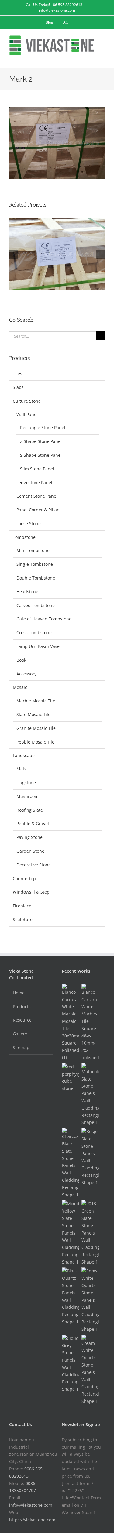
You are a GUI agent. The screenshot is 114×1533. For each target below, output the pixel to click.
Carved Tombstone (35, 605)
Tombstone (24, 537)
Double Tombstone (35, 578)
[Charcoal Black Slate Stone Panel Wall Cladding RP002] (71, 1163)
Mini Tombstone (33, 550)
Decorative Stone (33, 865)
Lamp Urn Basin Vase (38, 646)
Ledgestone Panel (34, 482)
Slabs (18, 387)
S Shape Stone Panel (41, 455)
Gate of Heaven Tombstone (43, 619)
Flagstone (26, 782)
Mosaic (20, 687)
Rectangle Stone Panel (42, 427)
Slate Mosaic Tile (33, 714)
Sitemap (21, 1047)
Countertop (24, 878)
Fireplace (22, 906)
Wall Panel (27, 414)
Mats (21, 769)
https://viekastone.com (32, 1520)
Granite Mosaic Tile (36, 728)
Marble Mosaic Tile (35, 701)
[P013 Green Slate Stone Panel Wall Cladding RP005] (90, 1232)
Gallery (20, 1034)
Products (22, 1006)
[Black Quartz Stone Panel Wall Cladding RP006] (71, 1296)
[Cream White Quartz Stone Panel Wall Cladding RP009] (90, 1370)
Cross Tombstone (34, 632)
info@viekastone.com (57, 10)
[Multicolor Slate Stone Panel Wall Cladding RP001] (90, 1094)
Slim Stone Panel (37, 469)
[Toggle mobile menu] (102, 58)
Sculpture (23, 919)
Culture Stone (27, 401)
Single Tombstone (34, 564)
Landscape (24, 755)
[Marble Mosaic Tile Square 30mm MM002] (71, 1022)
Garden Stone (30, 851)
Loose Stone (28, 523)
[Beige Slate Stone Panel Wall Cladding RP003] (90, 1157)
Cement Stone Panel (36, 496)
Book (21, 660)
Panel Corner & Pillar (37, 510)
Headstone (27, 592)
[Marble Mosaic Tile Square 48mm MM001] (90, 1022)
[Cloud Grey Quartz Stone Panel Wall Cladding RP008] (71, 1364)
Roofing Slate (29, 810)
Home (19, 993)
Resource (22, 1020)
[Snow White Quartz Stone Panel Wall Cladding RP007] (90, 1300)
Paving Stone (29, 837)
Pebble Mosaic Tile (35, 742)
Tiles (17, 373)
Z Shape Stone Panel (41, 441)
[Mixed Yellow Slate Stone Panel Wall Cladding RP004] (71, 1232)
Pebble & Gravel (32, 823)
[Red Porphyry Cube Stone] (71, 1077)
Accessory (26, 674)
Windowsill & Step (31, 892)
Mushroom (27, 796)
